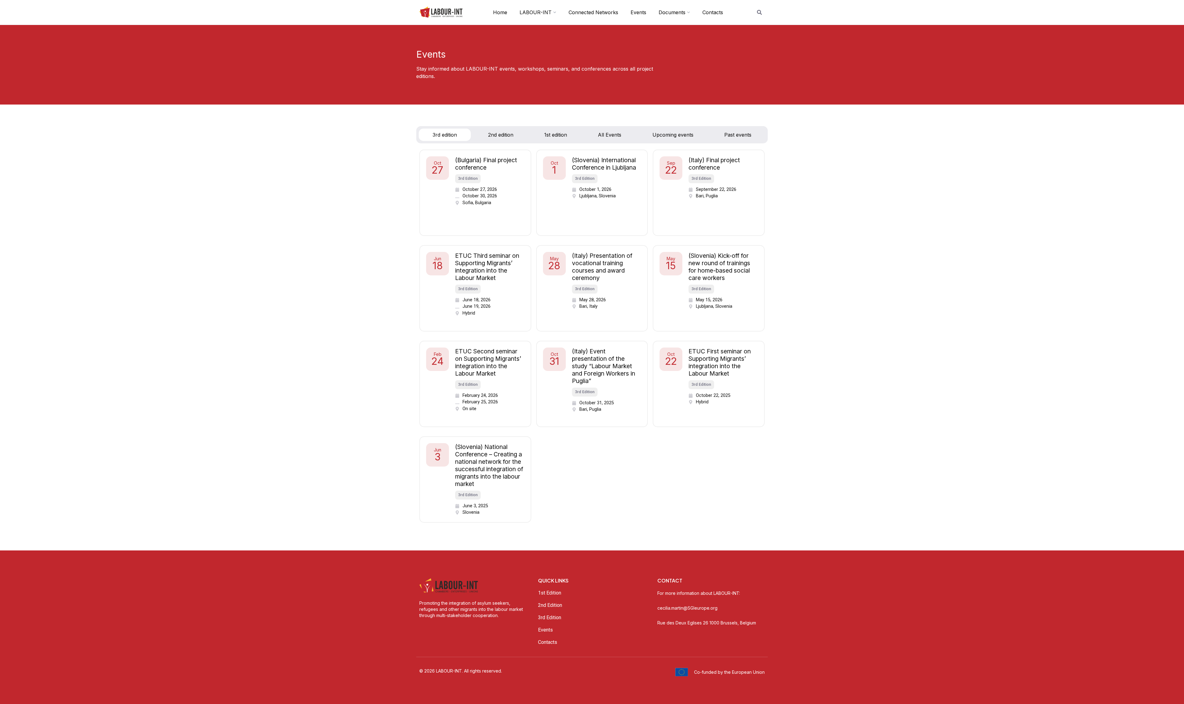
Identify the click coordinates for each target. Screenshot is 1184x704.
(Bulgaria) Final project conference (486, 163)
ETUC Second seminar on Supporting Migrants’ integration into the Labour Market (488, 362)
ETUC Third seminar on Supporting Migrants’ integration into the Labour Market (487, 267)
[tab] (445, 135)
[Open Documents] (688, 12)
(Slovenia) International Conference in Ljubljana (604, 163)
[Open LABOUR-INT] (554, 12)
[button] (468, 178)
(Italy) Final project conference (714, 163)
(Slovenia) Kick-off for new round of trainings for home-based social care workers (719, 267)
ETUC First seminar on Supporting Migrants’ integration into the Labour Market (720, 362)
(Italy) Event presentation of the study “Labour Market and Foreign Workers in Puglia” (603, 366)
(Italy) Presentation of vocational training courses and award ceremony (602, 267)
